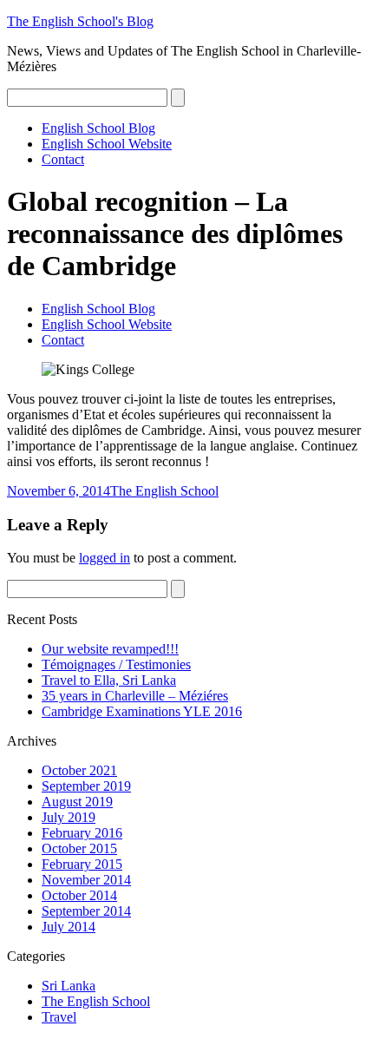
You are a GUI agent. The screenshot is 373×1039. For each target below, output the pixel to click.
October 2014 (79, 895)
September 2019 (86, 786)
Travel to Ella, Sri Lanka (109, 680)
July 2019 (68, 817)
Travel (59, 1016)
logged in (104, 557)
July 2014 (68, 926)
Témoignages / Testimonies (116, 664)
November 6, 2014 (58, 490)
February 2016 (82, 832)
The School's (80, 21)
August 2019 (77, 801)
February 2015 (82, 864)
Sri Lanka (68, 985)
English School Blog (98, 128)
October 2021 (79, 770)
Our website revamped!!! (110, 648)
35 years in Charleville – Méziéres (135, 695)
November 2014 (86, 879)
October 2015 (79, 848)
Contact (63, 159)
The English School (164, 490)
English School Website (107, 143)
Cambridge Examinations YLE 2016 (142, 711)
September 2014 (86, 911)
